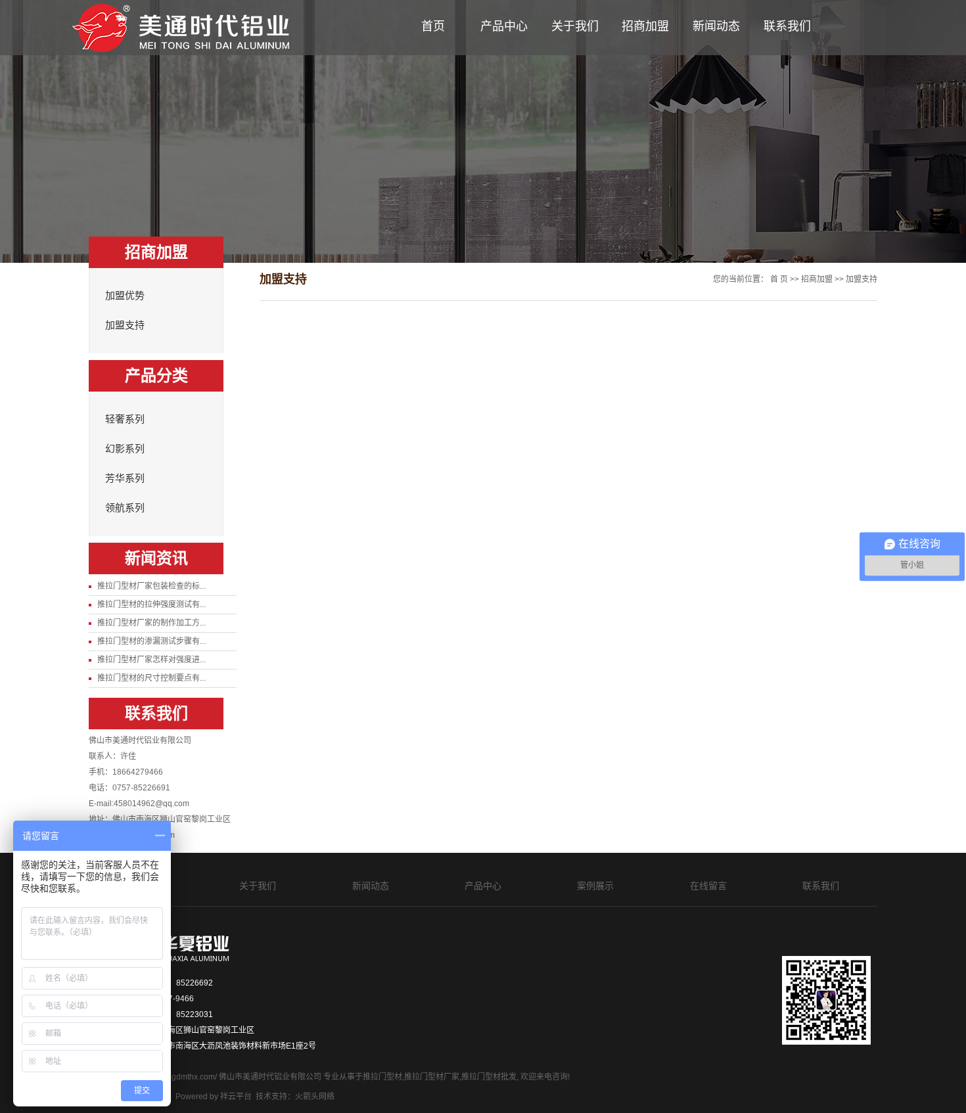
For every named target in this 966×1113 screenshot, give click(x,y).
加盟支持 (125, 325)
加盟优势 (125, 295)
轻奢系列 (125, 419)
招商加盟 (645, 26)
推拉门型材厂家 (431, 1076)
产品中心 (504, 26)
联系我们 (787, 26)
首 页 (779, 279)
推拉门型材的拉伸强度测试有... (151, 604)
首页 (433, 26)
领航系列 (125, 508)
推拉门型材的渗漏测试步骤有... (151, 641)
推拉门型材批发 (489, 1076)
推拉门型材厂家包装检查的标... (151, 586)
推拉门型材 (382, 1076)
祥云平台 (236, 1096)
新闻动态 (716, 26)
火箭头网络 (314, 1096)
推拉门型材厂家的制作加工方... (151, 622)
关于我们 (575, 26)
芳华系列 (125, 478)
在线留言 (708, 885)
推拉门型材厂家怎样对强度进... (151, 659)
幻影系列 (125, 448)
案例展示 (595, 885)
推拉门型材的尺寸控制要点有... (151, 678)
